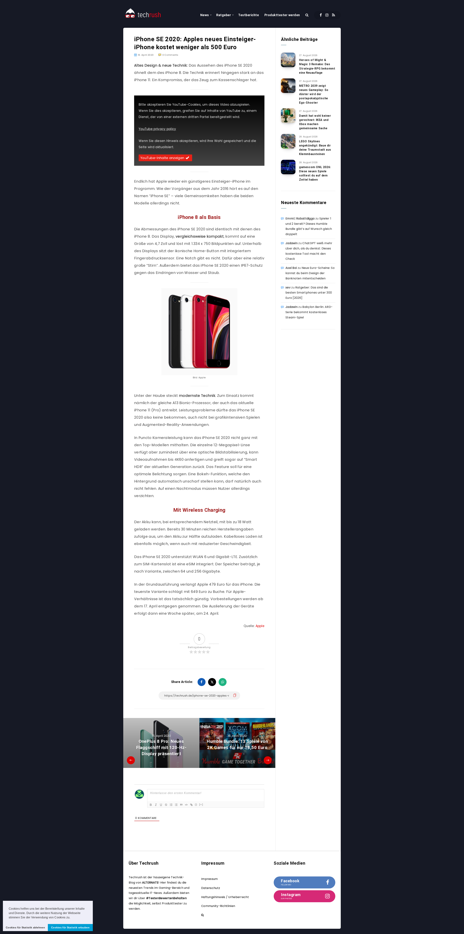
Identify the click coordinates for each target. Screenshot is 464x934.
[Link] (191, 805)
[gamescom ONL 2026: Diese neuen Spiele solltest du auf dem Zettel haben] (288, 167)
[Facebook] (321, 15)
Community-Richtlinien (218, 906)
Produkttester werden (282, 15)
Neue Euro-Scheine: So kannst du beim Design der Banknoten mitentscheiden (310, 273)
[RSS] (333, 15)
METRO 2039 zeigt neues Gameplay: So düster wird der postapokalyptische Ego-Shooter (313, 94)
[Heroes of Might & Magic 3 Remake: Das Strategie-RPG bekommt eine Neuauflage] (288, 60)
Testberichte (248, 15)
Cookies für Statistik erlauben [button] (70, 927)
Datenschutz (210, 888)
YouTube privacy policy (157, 129)
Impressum (209, 879)
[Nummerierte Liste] (171, 805)
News (204, 15)
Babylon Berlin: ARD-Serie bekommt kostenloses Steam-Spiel (309, 312)
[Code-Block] (186, 805)
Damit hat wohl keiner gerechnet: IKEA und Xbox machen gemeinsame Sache (315, 122)
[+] (201, 804)
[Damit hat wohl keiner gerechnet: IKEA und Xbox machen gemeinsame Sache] (288, 115)
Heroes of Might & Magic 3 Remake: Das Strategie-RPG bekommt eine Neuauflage (317, 66)
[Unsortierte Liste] (176, 805)
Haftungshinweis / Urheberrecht (225, 897)
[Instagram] (326, 15)
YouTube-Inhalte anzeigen (162, 158)
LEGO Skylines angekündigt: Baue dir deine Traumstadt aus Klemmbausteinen (315, 148)
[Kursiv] (155, 805)
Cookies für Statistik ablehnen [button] (25, 927)
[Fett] (150, 805)
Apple (260, 626)
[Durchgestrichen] (166, 805)
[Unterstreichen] (160, 805)
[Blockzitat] (181, 805)
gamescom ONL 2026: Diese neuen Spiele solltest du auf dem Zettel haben (315, 173)
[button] (71, 917)
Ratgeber (223, 15)
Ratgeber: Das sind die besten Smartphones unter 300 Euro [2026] (308, 292)
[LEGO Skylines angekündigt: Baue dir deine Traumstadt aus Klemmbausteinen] (288, 141)
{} (196, 804)
